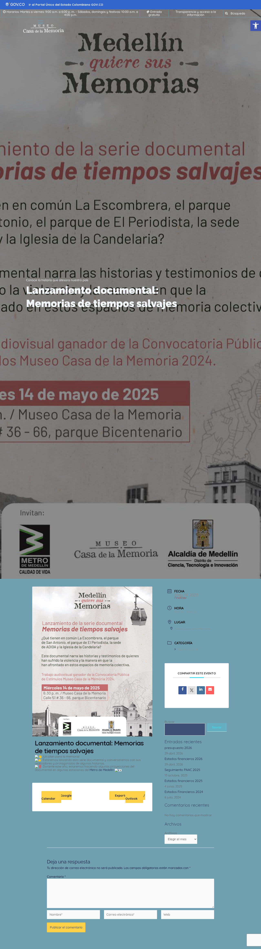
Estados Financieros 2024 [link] (184, 792)
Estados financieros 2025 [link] (183, 781)
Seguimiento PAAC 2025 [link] (182, 770)
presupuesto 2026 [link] (178, 748)
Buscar (170, 722)
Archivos (171, 833)
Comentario (56, 877)
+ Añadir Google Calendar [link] (56, 797)
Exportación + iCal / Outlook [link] (130, 797)
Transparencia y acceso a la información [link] (196, 13)
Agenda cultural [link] (187, 649)
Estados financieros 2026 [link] (183, 759)
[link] (255, 25)
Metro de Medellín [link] (102, 770)
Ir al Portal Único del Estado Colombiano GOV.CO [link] (66, 5)
